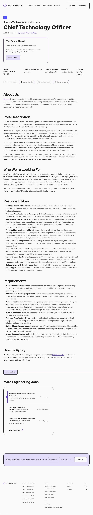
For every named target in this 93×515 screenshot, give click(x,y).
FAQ (46, 501)
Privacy (86, 486)
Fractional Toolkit (49, 494)
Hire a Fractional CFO (28, 496)
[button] (6, 397)
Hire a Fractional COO (28, 499)
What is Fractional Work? (35, 5)
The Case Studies (49, 497)
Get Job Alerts (13, 57)
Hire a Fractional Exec (28, 486)
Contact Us (57, 5)
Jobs (44, 5)
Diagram (6, 99)
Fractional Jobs (58, 355)
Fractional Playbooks (50, 491)
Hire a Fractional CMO (28, 489)
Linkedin (69, 489)
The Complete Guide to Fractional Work (50, 487)
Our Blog (47, 504)
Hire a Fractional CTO (28, 492)
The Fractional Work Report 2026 (53, 507)
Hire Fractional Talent (28, 502)
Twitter (69, 486)
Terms (85, 489)
